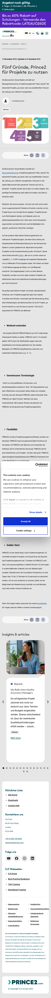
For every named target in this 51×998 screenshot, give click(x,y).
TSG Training (14, 884)
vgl (25, 353)
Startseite (5, 44)
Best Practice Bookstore (19, 879)
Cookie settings (24, 530)
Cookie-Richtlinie (13, 925)
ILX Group (12, 873)
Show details (35, 512)
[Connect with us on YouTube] (8, 858)
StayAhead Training (17, 890)
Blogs (23, 44)
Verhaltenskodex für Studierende (36, 915)
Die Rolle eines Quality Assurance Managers (22, 691)
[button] (3, 768)
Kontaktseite (42, 604)
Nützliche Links (13, 909)
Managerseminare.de (10, 173)
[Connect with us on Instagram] (24, 858)
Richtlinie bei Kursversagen (34, 922)
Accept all (25, 521)
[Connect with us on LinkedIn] (32, 858)
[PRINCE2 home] (9, 31)
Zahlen (21, 255)
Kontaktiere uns (14, 814)
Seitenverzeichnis (13, 904)
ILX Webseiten (13, 869)
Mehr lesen (16, 738)
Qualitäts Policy (35, 904)
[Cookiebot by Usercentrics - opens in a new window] (36, 465)
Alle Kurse (12, 795)
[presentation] (3, 701)
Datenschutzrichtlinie (15, 921)
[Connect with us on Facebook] (16, 858)
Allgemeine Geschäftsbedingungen (15, 915)
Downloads (13, 800)
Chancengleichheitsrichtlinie (38, 909)
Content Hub (15, 44)
